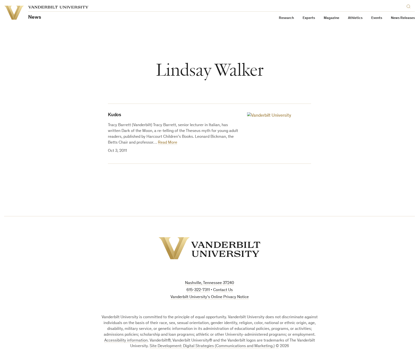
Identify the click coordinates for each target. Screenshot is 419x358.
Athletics (355, 18)
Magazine (331, 18)
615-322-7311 (198, 290)
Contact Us (223, 290)
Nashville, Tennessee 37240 (209, 283)
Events (376, 18)
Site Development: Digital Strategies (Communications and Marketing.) (212, 346)
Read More (167, 143)
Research (286, 18)
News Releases (403, 18)
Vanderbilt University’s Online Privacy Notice (209, 297)
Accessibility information (126, 341)
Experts (309, 18)
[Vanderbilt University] (209, 248)
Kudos (114, 115)
